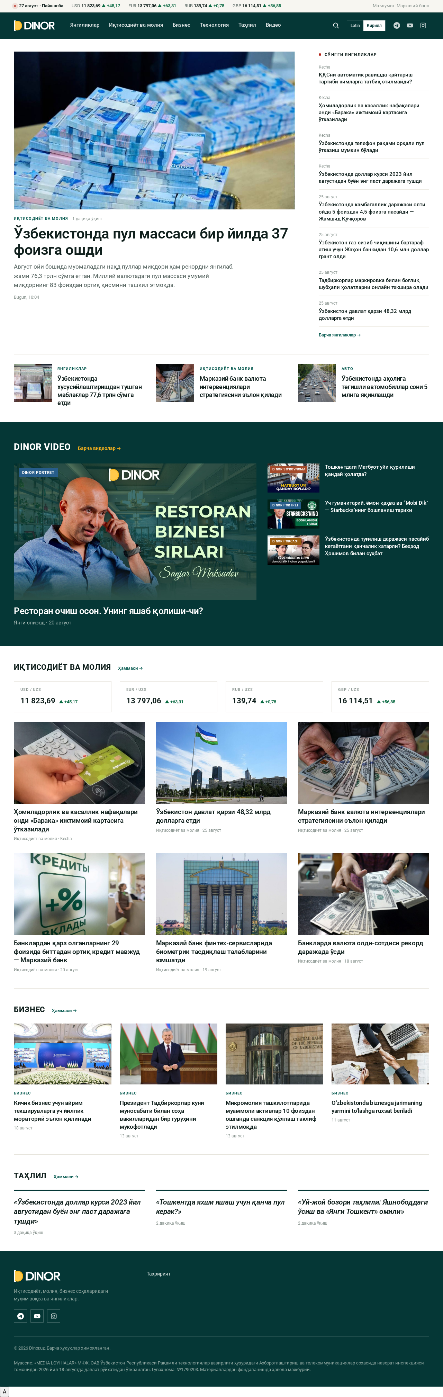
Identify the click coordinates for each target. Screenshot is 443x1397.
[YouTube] (410, 25)
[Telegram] (396, 25)
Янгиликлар (84, 25)
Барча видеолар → (99, 448)
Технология (214, 25)
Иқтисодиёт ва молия (136, 25)
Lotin (355, 25)
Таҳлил (247, 25)
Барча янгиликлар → (340, 334)
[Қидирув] (336, 25)
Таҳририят (159, 1274)
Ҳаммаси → (130, 668)
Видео (273, 25)
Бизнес (181, 25)
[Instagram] (423, 25)
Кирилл (374, 25)
